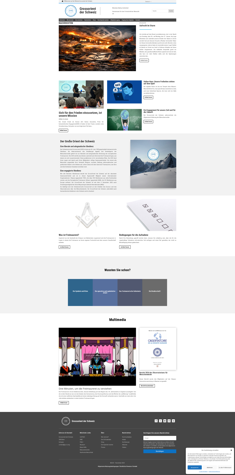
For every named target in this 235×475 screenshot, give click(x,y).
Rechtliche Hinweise (126, 466)
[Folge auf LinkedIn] (173, 420)
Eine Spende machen (103, 20)
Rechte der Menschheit (86, 452)
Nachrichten (87, 20)
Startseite (62, 20)
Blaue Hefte (83, 447)
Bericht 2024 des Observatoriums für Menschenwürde (153, 374)
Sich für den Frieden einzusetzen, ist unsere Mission (80, 114)
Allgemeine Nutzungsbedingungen (108, 466)
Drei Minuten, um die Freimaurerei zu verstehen (85, 388)
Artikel (60, 119)
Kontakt (138, 20)
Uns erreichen (78, 20)
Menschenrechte (85, 450)
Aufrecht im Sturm (147, 25)
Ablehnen (210, 467)
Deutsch (147, 1)
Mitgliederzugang (115, 20)
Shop (94, 20)
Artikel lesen (144, 60)
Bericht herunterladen (147, 385)
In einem (65, 119)
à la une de (142, 23)
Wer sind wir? (105, 437)
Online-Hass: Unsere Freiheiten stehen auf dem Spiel (159, 82)
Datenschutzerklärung (214, 471)
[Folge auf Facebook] (156, 420)
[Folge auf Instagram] (169, 420)
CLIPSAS (82, 437)
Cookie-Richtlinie (203, 471)
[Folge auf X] (160, 420)
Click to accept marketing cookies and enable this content (97, 357)
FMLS (81, 442)
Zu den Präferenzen (225, 467)
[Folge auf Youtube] (164, 420)
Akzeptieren (194, 467)
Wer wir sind (70, 20)
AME (81, 439)
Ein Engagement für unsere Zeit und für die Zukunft (160, 111)
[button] (231, 450)
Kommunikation (127, 437)
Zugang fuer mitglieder (128, 20)
